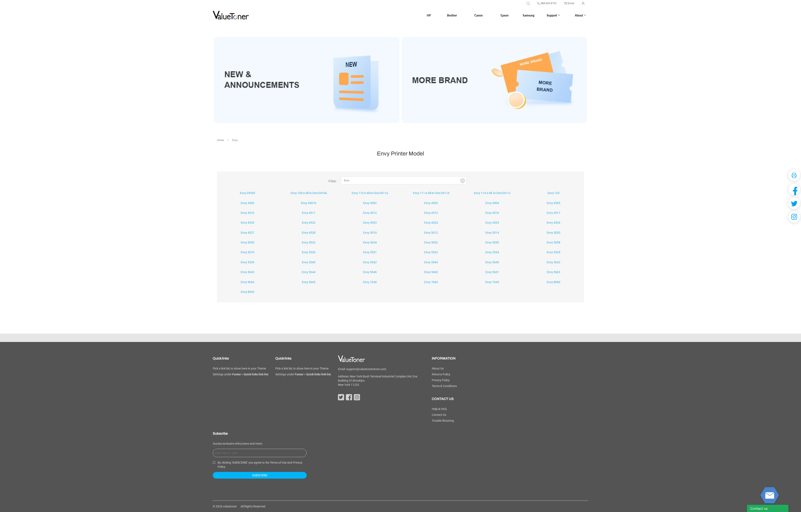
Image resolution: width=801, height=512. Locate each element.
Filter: (333, 181)
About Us (438, 368)
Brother (452, 15)
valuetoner (230, 506)
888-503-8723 (549, 3)
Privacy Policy (441, 380)
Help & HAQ (439, 409)
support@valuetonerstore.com (366, 369)
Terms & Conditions (444, 386)
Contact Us (439, 414)
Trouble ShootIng (443, 420)
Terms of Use (278, 462)
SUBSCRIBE (259, 475)
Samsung (528, 15)
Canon (478, 15)
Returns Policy (441, 374)
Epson (505, 15)
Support (552, 15)
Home (220, 140)
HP (429, 15)
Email (571, 3)
